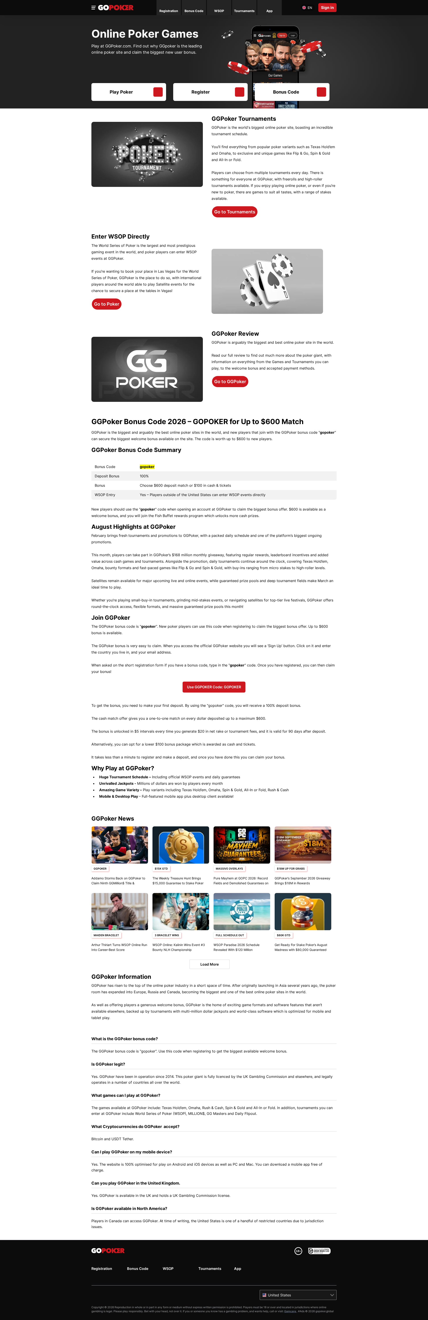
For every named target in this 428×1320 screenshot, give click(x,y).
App (237, 1268)
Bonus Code (137, 1268)
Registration (101, 1268)
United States (279, 1295)
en (310, 8)
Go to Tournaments (234, 212)
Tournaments (209, 1268)
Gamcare (290, 1311)
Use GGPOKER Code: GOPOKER (214, 687)
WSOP (168, 1268)
